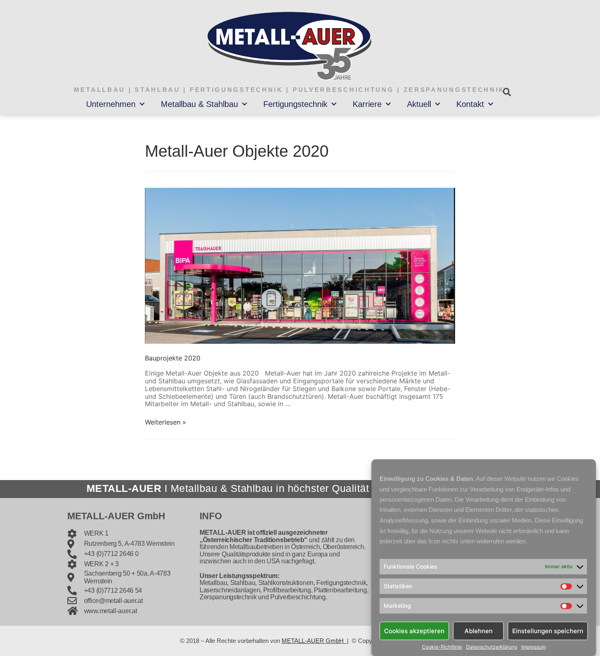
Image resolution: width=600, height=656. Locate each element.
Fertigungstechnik (295, 104)
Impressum (533, 647)
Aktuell (419, 104)
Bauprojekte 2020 (172, 358)
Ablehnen (478, 630)
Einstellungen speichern (547, 630)
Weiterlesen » (165, 422)
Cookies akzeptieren (414, 630)
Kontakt (470, 104)
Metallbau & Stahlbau (199, 104)
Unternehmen (111, 104)
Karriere (367, 104)
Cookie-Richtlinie (442, 647)
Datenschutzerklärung (491, 647)
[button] (506, 92)
